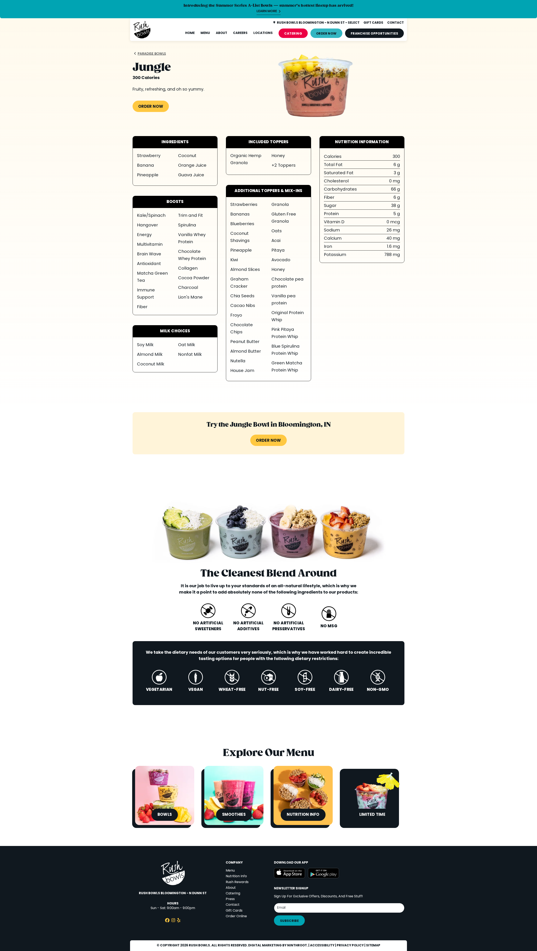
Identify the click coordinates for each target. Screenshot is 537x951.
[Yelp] (178, 921)
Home (190, 33)
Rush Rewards (237, 882)
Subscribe (289, 921)
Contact (233, 905)
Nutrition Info (236, 876)
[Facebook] (167, 921)
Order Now (326, 33)
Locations (263, 33)
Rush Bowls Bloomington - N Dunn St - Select (318, 23)
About (221, 33)
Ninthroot (297, 945)
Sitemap (373, 945)
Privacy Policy (350, 945)
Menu (205, 33)
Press (230, 899)
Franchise (374, 33)
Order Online (236, 916)
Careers (240, 33)
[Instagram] (173, 921)
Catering (293, 33)
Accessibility (322, 945)
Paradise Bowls (152, 54)
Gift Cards (234, 910)
